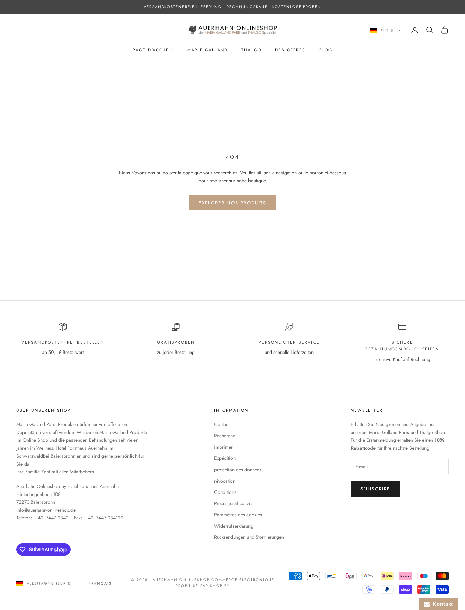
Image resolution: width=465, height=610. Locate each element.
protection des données (237, 469)
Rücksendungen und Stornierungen (249, 537)
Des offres (290, 50)
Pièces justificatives (233, 503)
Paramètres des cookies (238, 514)
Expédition (225, 458)
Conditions (225, 492)
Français (100, 583)
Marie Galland (207, 50)
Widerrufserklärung (233, 525)
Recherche (224, 435)
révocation (224, 481)
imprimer (223, 446)
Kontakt (441, 604)
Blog (326, 50)
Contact (221, 424)
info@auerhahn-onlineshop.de (46, 509)
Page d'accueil (153, 50)
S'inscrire (375, 489)
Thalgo (251, 50)
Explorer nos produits (232, 203)
